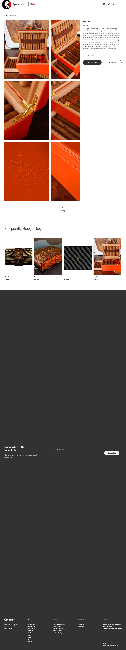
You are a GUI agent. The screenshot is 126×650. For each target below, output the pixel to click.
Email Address (59, 449)
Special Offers (31, 626)
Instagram (81, 626)
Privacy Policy (57, 626)
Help (28, 639)
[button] (114, 4)
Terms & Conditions (59, 624)
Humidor (30, 630)
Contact (29, 641)
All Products (31, 624)
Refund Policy (57, 630)
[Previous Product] (2, 256)
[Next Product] (124, 256)
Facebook (81, 624)
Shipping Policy (58, 628)
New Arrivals (31, 628)
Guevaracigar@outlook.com (112, 624)
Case (29, 635)
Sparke (11, 619)
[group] (63, 259)
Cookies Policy (57, 633)
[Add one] (92, 55)
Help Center (8, 628)
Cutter (29, 637)
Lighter (29, 633)
